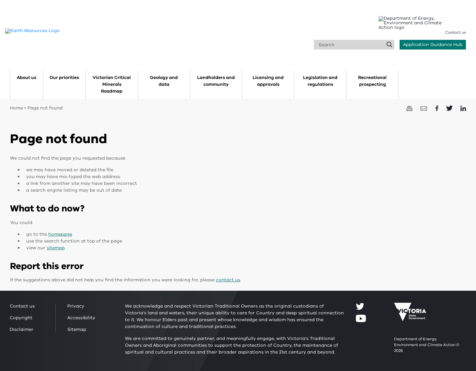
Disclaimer (21, 329)
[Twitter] (360, 306)
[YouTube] (361, 318)
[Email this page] (424, 108)
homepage (60, 234)
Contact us (455, 32)
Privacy (75, 306)
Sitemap (76, 329)
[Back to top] (451, 323)
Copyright (21, 318)
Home (16, 108)
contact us (228, 280)
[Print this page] (410, 108)
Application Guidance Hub (432, 44)
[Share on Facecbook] (437, 108)
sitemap (56, 248)
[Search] (389, 45)
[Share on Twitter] (450, 108)
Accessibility (81, 318)
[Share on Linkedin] (463, 108)
